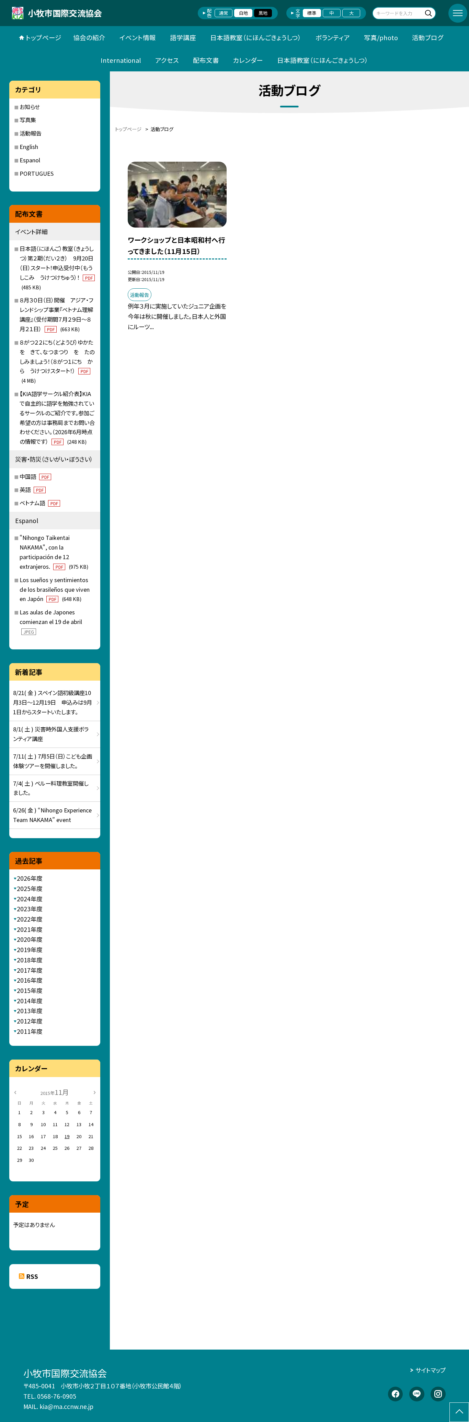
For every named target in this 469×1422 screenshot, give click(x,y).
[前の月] (15, 1092)
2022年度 (29, 919)
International (121, 60)
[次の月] (94, 1092)
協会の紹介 (89, 37)
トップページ (43, 37)
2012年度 (29, 1021)
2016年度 (29, 980)
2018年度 (29, 960)
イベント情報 (137, 37)
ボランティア (333, 37)
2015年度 (29, 990)
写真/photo (381, 37)
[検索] (429, 13)
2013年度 (29, 1010)
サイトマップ (430, 1370)
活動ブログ (427, 37)
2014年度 (29, 1000)
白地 (243, 13)
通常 (223, 13)
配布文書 (206, 60)
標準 (311, 13)
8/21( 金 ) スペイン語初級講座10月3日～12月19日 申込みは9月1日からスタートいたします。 (52, 702)
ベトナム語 (39, 503)
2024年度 (29, 898)
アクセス (167, 60)
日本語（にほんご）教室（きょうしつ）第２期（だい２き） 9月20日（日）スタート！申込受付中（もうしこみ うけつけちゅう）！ (56, 267)
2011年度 (29, 1031)
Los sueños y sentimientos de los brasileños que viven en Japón (55, 589)
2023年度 (29, 908)
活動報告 (31, 133)
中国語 (34, 476)
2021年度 (29, 929)
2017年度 (29, 970)
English (29, 146)
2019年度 (29, 949)
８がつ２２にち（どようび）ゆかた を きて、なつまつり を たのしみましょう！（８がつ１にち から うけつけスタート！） (59, 361)
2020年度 (29, 939)
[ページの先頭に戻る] (459, 1412)
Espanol (30, 160)
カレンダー (248, 60)
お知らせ (30, 107)
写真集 (28, 120)
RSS (32, 1276)
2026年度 (29, 878)
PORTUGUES (37, 173)
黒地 (263, 13)
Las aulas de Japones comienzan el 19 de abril (51, 621)
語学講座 (183, 37)
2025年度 (29, 888)
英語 (32, 489)
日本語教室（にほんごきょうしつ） (255, 37)
